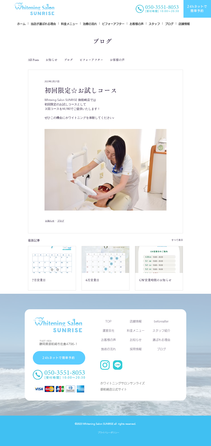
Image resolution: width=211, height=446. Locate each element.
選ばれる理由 (161, 339)
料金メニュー (136, 330)
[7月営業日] (52, 259)
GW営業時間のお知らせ (155, 280)
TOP (108, 321)
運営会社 (108, 330)
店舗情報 (136, 321)
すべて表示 (177, 239)
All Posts (33, 59)
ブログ (68, 59)
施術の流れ (108, 349)
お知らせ (51, 59)
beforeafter (161, 321)
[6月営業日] (105, 259)
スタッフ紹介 (161, 330)
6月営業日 (92, 280)
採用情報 (136, 349)
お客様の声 (117, 59)
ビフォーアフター (91, 59)
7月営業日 (39, 280)
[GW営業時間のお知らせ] (159, 259)
